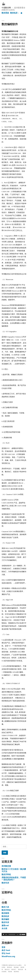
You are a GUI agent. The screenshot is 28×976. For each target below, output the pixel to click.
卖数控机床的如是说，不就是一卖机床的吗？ (14, 878)
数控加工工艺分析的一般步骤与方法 (14, 870)
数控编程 (5, 919)
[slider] (23, 934)
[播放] (3, 934)
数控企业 (7, 969)
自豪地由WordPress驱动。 (15, 965)
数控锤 (10, 971)
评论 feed (6, 953)
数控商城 (16, 971)
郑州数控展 (6, 866)
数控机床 (14, 13)
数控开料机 (6, 874)
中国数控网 (6, 7)
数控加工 (13, 969)
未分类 (4, 928)
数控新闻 (5, 913)
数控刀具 (5, 907)
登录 (3, 947)
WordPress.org (8, 956)
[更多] (21, 13)
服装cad (5, 925)
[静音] (20, 934)
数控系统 (5, 13)
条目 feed (6, 950)
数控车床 (5, 883)
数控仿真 (20, 969)
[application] (14, 934)
